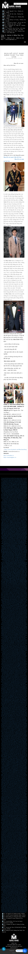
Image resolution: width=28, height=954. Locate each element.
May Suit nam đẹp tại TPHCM (15, 850)
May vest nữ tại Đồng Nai (21, 758)
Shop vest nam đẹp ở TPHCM (8, 782)
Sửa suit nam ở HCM (23, 715)
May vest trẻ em (12, 702)
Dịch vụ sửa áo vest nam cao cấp (17, 717)
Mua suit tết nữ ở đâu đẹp (21, 648)
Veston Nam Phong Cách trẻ (20, 908)
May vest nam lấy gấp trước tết (14, 811)
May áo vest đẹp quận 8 (10, 740)
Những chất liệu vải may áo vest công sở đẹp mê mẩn (9, 501)
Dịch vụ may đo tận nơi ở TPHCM (18, 592)
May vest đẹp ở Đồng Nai (6, 768)
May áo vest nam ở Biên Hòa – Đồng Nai (7, 758)
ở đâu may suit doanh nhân (22, 639)
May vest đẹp (4, 698)
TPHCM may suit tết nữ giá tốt (10, 642)
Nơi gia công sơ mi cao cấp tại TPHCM (8, 724)
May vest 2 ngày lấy (21, 629)
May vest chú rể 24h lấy (11, 652)
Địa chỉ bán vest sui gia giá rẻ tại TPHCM (8, 626)
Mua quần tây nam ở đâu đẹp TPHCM (12, 772)
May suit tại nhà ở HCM (21, 692)
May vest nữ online (12, 598)
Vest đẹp (15, 896)
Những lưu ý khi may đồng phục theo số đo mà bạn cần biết (10, 500)
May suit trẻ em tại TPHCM (11, 844)
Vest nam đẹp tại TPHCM (9, 858)
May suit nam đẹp (22, 696)
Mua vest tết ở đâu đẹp (12, 601)
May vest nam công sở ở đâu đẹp (14, 792)
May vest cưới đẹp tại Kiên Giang (9, 823)
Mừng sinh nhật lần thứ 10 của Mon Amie (12, 486)
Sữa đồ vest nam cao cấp (21, 721)
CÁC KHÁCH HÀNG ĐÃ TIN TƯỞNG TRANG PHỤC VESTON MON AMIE (12, 526)
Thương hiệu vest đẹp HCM (18, 733)
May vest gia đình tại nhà (16, 621)
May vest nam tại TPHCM (15, 708)
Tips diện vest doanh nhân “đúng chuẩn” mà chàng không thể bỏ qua (18, 503)
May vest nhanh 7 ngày (5, 618)
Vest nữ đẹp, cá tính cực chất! (21, 865)
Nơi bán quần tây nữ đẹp (23, 864)
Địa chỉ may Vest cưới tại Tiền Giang (7, 825)
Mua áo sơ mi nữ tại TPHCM (22, 866)
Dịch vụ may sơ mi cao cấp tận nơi (7, 588)
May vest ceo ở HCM (19, 680)
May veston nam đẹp (20, 700)
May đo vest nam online (17, 598)
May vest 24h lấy (5, 625)
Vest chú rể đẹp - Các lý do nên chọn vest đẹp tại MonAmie (11, 882)
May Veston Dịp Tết (12, 742)
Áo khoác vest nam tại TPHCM (12, 705)
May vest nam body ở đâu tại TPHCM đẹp (9, 794)
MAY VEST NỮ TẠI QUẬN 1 (19, 871)
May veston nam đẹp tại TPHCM (20, 704)
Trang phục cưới (23, 604)
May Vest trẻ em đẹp (12, 862)
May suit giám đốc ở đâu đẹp (19, 640)
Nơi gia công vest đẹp (15, 726)
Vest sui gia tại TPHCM (20, 689)
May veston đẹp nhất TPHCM (11, 718)
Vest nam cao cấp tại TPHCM (12, 680)
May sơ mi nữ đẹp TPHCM (9, 704)
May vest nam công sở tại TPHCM (21, 860)
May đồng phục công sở (11, 695)
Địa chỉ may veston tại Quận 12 (8, 835)
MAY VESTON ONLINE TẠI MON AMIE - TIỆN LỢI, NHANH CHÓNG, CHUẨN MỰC (15, 571)
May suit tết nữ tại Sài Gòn (7, 655)
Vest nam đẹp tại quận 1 (6, 755)
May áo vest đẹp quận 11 (18, 739)
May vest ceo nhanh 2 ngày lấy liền (16, 665)
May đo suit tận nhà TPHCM (14, 692)
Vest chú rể (24, 641)
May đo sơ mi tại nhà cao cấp (18, 594)
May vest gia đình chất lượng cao (19, 622)
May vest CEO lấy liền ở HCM (19, 668)
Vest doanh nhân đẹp (17, 671)
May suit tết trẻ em (23, 634)
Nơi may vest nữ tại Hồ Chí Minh (16, 894)
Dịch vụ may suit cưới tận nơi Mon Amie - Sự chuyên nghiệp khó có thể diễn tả (13, 478)
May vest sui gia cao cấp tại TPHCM (6, 604)
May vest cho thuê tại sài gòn (6, 900)
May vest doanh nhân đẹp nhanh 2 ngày (7, 665)
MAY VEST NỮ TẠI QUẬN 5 (5, 871)
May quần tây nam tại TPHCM (16, 706)
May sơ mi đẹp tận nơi (11, 594)
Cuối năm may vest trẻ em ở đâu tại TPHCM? (11, 660)
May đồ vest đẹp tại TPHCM (7, 736)
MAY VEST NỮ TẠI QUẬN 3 (12, 871)
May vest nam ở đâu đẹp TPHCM (18, 780)
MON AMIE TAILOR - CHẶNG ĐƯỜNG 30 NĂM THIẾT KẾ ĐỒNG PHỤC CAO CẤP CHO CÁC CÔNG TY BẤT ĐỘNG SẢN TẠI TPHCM (14, 566)
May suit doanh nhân (6, 684)
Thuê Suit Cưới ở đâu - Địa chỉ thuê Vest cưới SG (8, 872)
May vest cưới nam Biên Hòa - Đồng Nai (20, 760)
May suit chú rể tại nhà (19, 657)
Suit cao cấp (10, 639)
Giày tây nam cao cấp (19, 678)
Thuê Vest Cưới (7, 897)
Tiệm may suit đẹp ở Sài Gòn (17, 802)
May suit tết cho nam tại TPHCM (14, 655)
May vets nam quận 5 (6, 695)
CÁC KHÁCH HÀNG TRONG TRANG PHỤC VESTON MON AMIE (12, 555)
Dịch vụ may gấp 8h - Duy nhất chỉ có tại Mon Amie (10, 497)
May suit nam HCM (5, 743)
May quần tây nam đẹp (11, 855)
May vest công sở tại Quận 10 (21, 687)
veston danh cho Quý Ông (8, 902)
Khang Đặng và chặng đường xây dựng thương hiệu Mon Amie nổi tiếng (15, 489)
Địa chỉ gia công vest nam (5, 723)
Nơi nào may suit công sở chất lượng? (17, 838)
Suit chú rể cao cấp (6, 645)
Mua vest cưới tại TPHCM (10, 648)
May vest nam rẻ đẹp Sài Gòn (13, 755)
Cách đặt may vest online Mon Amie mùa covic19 (14, 586)
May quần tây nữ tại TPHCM (20, 709)
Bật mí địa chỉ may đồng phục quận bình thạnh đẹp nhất (15, 518)
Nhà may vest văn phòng (21, 633)
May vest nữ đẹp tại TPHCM (16, 856)
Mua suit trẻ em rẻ (11, 843)
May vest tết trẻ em (21, 649)
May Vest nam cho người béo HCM (11, 749)
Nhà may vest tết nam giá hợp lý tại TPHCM (15, 647)
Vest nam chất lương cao (8, 757)
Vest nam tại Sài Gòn (16, 698)
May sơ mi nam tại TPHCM (18, 695)
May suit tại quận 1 (15, 837)
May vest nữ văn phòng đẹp (19, 632)
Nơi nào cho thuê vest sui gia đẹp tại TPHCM (12, 613)
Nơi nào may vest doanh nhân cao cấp (14, 681)
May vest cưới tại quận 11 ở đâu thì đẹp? (17, 835)
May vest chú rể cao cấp (5, 652)
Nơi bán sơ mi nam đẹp (14, 865)
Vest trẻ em (16, 862)
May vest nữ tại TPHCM (20, 789)
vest (4, 896)
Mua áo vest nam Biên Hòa (21, 768)
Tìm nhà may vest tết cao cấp (17, 642)
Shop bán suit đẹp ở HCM (14, 791)
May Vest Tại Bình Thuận (16, 903)
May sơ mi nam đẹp (20, 703)
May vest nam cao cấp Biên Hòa (12, 769)
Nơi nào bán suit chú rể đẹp (18, 846)
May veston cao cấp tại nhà (22, 813)
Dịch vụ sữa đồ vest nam (18, 722)
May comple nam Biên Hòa (18, 766)
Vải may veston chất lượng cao (11, 730)
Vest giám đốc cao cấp (12, 671)
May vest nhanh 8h (13, 625)
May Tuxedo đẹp (23, 711)
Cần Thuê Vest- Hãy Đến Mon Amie (20, 897)
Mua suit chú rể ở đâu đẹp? (13, 845)
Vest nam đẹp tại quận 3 (20, 754)
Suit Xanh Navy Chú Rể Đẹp (18, 852)
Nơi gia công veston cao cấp (10, 725)
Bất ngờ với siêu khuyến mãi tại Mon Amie (9, 506)
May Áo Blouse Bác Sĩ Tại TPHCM (21, 868)
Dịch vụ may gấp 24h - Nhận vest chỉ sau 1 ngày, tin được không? (11, 496)
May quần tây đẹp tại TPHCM (16, 701)
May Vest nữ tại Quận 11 (5, 870)
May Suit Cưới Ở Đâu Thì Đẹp (17, 870)
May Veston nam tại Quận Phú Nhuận (12, 905)
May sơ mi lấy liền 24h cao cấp (13, 628)
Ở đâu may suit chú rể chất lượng (9, 841)
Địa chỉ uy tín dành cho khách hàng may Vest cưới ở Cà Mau (16, 822)
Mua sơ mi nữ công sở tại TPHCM (17, 858)
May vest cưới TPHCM (19, 774)
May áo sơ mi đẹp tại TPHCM (20, 720)
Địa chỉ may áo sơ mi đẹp (6, 705)
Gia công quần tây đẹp (9, 801)
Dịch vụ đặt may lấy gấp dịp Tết (6, 811)
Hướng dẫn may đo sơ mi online (21, 597)
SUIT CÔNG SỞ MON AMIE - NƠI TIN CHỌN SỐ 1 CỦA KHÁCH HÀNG (12, 565)
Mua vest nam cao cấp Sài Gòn (21, 751)
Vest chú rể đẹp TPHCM (9, 776)
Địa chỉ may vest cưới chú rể (7, 792)
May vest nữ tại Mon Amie (6, 857)
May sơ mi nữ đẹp (6, 856)
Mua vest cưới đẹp (11, 813)
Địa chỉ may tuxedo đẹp (9, 790)
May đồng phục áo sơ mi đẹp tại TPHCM (9, 699)
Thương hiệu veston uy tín (17, 674)
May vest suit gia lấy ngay (8, 615)
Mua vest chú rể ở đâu (15, 648)
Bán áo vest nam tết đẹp (9, 600)
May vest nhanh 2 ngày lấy (10, 619)
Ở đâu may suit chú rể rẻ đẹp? (17, 842)
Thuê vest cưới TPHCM (21, 781)
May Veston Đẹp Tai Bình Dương (21, 900)
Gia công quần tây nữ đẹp (16, 801)
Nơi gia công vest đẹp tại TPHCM (18, 725)
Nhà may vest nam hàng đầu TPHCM (21, 784)
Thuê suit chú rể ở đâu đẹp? (6, 845)
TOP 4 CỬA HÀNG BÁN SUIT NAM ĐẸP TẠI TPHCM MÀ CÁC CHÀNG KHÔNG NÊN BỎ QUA (14, 562)
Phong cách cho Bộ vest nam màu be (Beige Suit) (8, 891)
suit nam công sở (20, 840)
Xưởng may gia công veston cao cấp (8, 713)
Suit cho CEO (19, 638)
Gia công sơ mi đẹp (4, 725)
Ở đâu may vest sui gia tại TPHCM (19, 610)
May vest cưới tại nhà (16, 813)
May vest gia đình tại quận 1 (9, 607)
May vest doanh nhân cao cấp (10, 721)
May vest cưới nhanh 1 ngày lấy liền (15, 666)
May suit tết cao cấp (14, 637)
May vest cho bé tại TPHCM (16, 607)
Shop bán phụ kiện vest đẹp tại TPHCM (10, 778)
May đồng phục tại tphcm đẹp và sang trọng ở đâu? (12, 517)
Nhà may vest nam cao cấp (18, 752)
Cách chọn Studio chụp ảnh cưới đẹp (8, 893)
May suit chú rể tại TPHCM (13, 657)
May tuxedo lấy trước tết (19, 653)
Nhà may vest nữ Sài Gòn (15, 782)
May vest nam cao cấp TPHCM (10, 786)
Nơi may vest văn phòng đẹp (15, 633)
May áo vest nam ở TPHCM (22, 775)
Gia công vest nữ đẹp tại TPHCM (18, 796)
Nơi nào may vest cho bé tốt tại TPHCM (17, 612)
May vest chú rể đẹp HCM (17, 746)
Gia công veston (11, 802)
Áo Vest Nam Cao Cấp (18, 714)
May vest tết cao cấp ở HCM (10, 603)
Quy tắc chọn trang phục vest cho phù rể (21, 497)
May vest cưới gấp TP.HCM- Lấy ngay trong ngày (9, 810)
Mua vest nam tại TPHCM (11, 773)
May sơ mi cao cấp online (7, 597)
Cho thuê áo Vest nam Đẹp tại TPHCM (17, 899)
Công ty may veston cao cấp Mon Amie (19, 817)
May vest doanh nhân (11, 684)
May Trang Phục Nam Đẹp (10, 867)
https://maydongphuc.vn (10, 457)
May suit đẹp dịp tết (6, 635)
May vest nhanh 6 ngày (11, 618)
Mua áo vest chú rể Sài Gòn (22, 745)
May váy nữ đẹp (11, 854)
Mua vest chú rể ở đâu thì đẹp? (8, 863)
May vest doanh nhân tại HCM (16, 683)
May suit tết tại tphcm (6, 636)
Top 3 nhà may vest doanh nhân (13, 583)
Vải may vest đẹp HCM (17, 730)
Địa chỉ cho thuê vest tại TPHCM (7, 720)
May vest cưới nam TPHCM (13, 777)
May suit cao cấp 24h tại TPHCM (18, 641)
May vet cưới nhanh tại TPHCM (17, 814)
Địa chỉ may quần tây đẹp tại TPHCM (6, 700)
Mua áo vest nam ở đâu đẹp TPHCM (16, 790)
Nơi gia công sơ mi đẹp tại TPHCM (18, 724)
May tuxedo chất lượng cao (6, 707)
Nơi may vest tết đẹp (16, 603)
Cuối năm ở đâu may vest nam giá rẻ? (8, 659)
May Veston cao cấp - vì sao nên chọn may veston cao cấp (8, 832)
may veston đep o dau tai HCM (20, 896)
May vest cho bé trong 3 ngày (6, 623)
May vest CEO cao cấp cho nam (16, 591)
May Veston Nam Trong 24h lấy (17, 869)
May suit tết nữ (20, 654)
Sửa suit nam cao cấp (18, 718)
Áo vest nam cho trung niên (21, 712)
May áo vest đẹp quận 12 (12, 739)
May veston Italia (12, 780)
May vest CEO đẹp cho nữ (21, 589)
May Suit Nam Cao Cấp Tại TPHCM (11, 849)
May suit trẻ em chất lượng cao (21, 843)
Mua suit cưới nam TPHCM (19, 743)
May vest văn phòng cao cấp (8, 633)
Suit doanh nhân (8, 780)
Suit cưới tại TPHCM (16, 644)
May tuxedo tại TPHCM (14, 709)
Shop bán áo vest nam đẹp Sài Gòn (14, 751)
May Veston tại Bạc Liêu (5, 822)
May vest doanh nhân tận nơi (15, 669)
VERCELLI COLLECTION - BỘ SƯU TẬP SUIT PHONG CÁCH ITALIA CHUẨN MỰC (13, 550)
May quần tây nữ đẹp (6, 855)
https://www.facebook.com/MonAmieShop (15, 449)
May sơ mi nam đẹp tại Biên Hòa (6, 763)
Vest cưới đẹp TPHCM (17, 773)
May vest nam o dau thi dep (11, 896)
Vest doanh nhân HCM (22, 746)
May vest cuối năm (16, 650)
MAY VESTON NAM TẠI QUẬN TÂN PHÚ (10, 816)
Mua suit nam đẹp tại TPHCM (11, 743)
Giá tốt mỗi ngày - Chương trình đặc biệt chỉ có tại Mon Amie (10, 494)
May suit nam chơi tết (21, 655)
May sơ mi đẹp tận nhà (11, 595)
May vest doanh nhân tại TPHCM (21, 791)
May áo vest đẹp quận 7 (16, 740)
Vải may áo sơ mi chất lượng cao (6, 727)
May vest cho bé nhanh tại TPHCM (19, 623)
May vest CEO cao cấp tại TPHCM (18, 677)
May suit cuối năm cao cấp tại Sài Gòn (17, 656)
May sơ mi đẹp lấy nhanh (20, 628)
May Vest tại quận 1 (19, 837)
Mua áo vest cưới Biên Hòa (12, 766)
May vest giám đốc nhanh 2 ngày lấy (7, 666)
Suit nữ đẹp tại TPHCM (8, 850)
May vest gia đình (21, 619)
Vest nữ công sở (14, 861)
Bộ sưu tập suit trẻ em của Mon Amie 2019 (8, 690)
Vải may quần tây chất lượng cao (17, 728)
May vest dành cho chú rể (21, 669)
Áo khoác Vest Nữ (19, 884)
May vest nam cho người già (15, 775)
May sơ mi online (7, 598)
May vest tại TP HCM (18, 911)
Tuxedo (6, 642)
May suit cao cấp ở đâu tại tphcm (10, 641)
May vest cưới (9, 709)
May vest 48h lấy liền (17, 630)
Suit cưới (13, 644)
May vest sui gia (13, 615)
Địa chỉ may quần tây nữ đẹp (18, 699)
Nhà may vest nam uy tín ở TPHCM (17, 793)
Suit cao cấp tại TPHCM (15, 639)
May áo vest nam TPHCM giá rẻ (9, 717)
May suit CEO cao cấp (10, 677)
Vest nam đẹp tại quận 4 (14, 754)
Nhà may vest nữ (24, 695)
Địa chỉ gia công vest (20, 723)
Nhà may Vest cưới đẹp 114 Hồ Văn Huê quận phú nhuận (14, 819)
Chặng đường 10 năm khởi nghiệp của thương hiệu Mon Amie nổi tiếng (10, 493)
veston (6, 896)
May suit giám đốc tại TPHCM (12, 640)
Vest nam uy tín (13, 757)
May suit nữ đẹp (17, 849)
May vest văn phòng (9, 634)
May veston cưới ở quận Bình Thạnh (18, 834)
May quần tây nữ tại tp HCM (17, 854)
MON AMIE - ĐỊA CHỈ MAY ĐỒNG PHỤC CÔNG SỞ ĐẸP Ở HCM (13, 524)
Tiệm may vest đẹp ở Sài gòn (7, 774)
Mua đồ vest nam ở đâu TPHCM (11, 785)
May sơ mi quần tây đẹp (22, 778)
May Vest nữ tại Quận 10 (11, 870)
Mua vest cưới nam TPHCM (11, 779)
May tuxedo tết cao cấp (8, 653)
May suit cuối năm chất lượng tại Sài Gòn (8, 656)
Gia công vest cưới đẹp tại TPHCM (15, 798)
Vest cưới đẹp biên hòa (13, 771)
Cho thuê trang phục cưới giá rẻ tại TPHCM (18, 626)
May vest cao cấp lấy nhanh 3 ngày (18, 663)
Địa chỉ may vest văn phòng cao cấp (17, 631)
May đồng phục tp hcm (23, 912)
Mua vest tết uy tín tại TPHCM (19, 601)
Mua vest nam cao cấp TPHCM (17, 787)
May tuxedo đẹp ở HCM (13, 711)
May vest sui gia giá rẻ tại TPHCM (10, 606)
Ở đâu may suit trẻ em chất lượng (17, 841)
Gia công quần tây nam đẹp (22, 801)
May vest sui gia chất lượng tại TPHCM (18, 606)
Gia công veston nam (6, 802)
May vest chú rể (9, 651)
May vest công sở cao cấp (18, 662)
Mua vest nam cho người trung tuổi (14, 781)
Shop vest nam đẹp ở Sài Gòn (11, 748)
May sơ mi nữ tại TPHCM (18, 855)
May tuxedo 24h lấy (15, 654)
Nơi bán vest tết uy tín (21, 600)
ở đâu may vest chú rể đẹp (19, 645)
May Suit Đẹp (20, 710)
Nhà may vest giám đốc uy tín (15, 675)
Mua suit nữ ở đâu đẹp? (15, 848)
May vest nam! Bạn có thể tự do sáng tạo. (13, 857)
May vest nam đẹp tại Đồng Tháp (16, 825)
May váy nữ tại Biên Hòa (8, 767)
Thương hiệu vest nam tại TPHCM (12, 784)
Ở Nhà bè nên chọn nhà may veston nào (8, 829)
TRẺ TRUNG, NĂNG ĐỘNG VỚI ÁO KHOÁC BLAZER (10, 545)
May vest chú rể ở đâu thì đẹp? (6, 864)
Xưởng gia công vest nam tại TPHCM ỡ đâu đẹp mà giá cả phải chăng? (16, 797)
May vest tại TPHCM (5, 693)
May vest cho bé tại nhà (12, 623)
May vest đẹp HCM (15, 734)
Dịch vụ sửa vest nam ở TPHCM (16, 713)
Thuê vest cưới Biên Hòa (14, 767)
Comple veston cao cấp (13, 716)
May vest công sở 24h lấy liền (20, 637)
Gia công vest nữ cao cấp (23, 798)
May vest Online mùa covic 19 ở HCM (10, 585)
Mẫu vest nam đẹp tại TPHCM (7, 712)
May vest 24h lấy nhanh (22, 630)
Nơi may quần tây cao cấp (23, 698)
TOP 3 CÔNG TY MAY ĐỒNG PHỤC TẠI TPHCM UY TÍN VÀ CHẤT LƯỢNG (12, 539)
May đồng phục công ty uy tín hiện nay (8, 683)
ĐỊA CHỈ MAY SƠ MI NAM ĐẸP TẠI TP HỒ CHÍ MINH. (10, 887)
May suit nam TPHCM (22, 779)
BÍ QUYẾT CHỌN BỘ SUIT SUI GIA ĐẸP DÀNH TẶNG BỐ (9, 536)
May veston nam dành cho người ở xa (9, 903)
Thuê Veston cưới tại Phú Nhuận (9, 820)
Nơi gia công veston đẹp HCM (8, 726)
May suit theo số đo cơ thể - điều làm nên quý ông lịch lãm (10, 807)
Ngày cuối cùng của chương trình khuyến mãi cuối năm (11, 512)
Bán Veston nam (13, 902)
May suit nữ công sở (6, 840)
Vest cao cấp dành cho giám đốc (6, 702)
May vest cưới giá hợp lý (10, 814)
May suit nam (18, 705)
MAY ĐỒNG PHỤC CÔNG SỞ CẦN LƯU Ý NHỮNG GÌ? (15, 529)
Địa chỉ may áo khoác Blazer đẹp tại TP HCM (17, 888)
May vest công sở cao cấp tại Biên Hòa (13, 768)
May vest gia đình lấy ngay (6, 622)
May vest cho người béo (6, 781)
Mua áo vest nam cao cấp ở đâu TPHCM (19, 786)
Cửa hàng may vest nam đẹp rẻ (19, 785)
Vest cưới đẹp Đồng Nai (9, 761)
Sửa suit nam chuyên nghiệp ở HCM (9, 715)
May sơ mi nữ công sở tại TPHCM (9, 859)
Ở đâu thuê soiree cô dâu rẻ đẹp (10, 842)
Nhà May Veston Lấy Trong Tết (6, 742)
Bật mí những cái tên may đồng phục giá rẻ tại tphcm (10, 520)
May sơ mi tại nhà (17, 595)
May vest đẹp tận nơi (6, 594)
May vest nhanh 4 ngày (22, 618)
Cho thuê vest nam (9, 911)
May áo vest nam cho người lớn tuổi (7, 775)
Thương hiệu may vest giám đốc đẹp (19, 672)
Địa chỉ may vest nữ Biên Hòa (20, 769)
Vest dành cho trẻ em (16, 879)
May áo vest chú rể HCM (16, 745)
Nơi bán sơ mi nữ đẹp (8, 865)
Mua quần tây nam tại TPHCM (14, 866)
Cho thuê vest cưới (19, 660)
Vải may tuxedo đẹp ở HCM (9, 710)
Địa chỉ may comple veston (18, 719)
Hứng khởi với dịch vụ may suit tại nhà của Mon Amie (16, 483)
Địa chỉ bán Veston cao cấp (12, 817)
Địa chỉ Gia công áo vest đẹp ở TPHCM (18, 800)
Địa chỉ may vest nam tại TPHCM (8, 706)
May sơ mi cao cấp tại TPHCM (9, 703)
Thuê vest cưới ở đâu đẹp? (15, 687)
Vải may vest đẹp (5, 731)
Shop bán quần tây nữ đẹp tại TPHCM (6, 866)
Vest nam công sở (22, 671)
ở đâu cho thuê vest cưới (22, 646)
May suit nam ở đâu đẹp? (21, 848)
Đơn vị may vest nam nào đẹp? (7, 795)
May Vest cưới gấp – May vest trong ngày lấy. (11, 878)
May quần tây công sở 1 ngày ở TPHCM (10, 627)
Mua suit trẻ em (16, 843)
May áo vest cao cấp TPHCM (14, 737)
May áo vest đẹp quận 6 (22, 740)
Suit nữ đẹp (20, 850)
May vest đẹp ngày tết (16, 649)
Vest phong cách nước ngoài (9, 899)
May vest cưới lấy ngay (21, 650)
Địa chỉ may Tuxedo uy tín (16, 710)
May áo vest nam (6, 772)
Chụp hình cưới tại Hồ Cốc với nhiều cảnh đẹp (17, 893)
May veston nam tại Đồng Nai (17, 909)
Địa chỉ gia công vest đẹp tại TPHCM (13, 723)
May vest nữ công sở (11, 636)
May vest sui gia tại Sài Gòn (12, 616)
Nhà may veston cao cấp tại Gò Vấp (10, 834)
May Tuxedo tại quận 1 (9, 837)
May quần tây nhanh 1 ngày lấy (18, 627)
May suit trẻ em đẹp (16, 844)
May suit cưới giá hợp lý (6, 657)
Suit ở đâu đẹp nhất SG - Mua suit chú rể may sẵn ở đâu (10, 851)
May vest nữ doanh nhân (11, 672)
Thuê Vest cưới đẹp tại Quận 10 (17, 820)
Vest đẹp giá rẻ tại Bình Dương (13, 900)
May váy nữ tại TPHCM (21, 782)
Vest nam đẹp (16, 757)
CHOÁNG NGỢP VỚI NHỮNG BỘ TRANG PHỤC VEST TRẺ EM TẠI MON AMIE (13, 558)
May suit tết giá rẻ (5, 637)
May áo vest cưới (20, 737)
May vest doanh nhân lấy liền (8, 669)
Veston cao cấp (18, 696)
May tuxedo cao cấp (10, 654)
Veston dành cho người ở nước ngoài (19, 902)
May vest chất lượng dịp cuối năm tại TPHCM (20, 652)
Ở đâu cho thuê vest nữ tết (16, 646)
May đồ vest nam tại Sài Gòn (18, 749)
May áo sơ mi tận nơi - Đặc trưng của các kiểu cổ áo (18, 480)
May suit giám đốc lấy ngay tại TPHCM (16, 634)
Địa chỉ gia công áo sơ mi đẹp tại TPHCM (8, 800)
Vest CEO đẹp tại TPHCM (6, 671)
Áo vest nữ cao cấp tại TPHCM (21, 862)
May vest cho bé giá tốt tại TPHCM (8, 624)
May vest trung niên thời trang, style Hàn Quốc (13, 805)
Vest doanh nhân (17, 778)
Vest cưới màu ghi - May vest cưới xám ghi (20, 876)
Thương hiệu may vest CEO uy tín (9, 674)
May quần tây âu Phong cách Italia (6, 853)
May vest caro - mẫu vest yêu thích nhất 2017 (10, 875)
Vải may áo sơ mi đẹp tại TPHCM (14, 727)
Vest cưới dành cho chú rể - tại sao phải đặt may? (9, 686)
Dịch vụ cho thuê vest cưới (13, 897)
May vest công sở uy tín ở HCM (11, 662)
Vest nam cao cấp (22, 705)
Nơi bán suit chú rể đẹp (19, 845)
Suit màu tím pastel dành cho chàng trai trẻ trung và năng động (16, 488)
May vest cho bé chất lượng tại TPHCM (17, 624)
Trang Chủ (11, 950)
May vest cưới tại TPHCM (6, 650)
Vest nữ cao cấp (14, 704)
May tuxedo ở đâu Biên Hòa (9, 764)
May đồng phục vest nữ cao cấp (7, 791)
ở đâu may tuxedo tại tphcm (9, 646)
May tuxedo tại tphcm (13, 653)
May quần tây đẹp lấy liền (6, 628)
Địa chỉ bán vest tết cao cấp (15, 600)
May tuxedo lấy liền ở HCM (19, 707)
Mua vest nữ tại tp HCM (19, 853)
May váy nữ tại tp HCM (6, 854)
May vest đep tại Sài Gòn (10, 734)
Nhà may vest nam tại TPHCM (10, 698)
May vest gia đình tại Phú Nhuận (9, 621)
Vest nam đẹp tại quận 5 (8, 754)
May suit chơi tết (11, 635)
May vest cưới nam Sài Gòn (10, 746)
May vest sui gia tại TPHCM (5, 616)
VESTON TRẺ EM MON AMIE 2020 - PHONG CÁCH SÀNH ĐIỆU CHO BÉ (15, 553)
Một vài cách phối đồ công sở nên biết (15, 808)
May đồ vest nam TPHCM (7, 711)
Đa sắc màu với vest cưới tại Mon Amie (8, 793)
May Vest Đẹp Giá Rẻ (16, 867)
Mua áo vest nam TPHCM (7, 788)
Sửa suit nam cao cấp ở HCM (17, 715)
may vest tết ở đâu (15, 635)
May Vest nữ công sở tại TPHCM (13, 860)
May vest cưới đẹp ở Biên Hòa (17, 828)
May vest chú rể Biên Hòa (7, 771)
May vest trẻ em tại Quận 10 (18, 686)
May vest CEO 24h (13, 668)
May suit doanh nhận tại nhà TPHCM (6, 692)
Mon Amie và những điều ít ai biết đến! (16, 491)
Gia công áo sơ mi (5, 801)
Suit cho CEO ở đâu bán (6, 639)
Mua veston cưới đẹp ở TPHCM (21, 772)
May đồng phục (5, 912)
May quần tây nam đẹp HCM (9, 701)
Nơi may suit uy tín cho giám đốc (6, 681)
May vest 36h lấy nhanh (6, 630)
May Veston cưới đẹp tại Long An (10, 828)
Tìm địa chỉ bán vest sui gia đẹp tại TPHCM (16, 604)
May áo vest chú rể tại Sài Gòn (6, 737)
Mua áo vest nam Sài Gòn (11, 752)
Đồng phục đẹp (8, 689)
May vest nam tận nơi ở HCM (18, 693)
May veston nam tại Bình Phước (10, 909)
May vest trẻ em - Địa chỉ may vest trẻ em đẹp (12, 831)
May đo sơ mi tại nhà (6, 595)
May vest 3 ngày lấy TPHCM (15, 629)
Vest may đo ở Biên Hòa (13, 763)
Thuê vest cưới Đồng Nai (12, 760)
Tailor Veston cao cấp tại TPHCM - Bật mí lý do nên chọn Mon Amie (12, 507)
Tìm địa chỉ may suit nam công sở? (8, 838)
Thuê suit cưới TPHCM (18, 742)
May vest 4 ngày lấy (9, 629)
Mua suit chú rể (12, 846)
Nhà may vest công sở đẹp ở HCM (17, 659)
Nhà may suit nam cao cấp (13, 788)
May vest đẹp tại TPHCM (8, 708)
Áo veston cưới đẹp (6, 718)
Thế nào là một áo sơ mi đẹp (13, 868)
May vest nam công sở (6, 663)
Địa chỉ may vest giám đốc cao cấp (8, 675)
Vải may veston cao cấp (10, 731)
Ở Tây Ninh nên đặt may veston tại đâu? (13, 826)
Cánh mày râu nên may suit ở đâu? (21, 807)
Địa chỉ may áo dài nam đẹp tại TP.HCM (13, 890)
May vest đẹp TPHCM (20, 734)
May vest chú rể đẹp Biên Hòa (20, 767)
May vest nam (19, 863)
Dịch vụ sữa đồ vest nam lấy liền (11, 722)
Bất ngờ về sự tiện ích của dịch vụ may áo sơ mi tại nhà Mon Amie (10, 481)
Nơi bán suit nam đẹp (9, 848)
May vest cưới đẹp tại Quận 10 (5, 813)
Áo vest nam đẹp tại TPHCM (9, 894)
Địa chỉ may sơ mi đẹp (18, 771)
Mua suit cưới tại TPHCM (10, 649)
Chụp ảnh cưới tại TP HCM (17, 912)
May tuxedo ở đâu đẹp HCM (21, 708)
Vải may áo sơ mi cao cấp (22, 727)
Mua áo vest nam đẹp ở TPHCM (9, 789)
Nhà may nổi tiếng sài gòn (19, 788)
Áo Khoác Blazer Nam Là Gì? (17, 891)
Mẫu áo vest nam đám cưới (14, 712)
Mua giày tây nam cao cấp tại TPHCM (12, 678)
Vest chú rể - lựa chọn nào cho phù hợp (15, 864)
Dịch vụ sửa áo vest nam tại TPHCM (20, 716)
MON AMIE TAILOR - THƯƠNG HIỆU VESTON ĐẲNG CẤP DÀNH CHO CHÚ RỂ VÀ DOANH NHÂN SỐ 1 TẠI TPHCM (14, 563)
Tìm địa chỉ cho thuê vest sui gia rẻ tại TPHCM (12, 609)
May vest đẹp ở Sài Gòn (13, 774)
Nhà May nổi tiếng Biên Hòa (16, 770)
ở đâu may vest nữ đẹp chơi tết (11, 645)
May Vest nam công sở (9, 861)
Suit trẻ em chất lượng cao (6, 843)
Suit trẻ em (20, 844)
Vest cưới (21, 666)
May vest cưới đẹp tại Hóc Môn (17, 829)
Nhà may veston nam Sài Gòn (11, 719)
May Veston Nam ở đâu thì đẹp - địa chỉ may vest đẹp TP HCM (10, 873)
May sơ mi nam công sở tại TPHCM (17, 859)
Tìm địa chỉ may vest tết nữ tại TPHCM (9, 643)
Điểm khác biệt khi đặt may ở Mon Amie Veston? (14, 485)
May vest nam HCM (17, 779)
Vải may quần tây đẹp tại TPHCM (9, 728)
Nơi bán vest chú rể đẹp (15, 863)
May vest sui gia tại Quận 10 (19, 616)
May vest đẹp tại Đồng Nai (5, 826)
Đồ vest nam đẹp (23, 713)
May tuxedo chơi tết (5, 654)
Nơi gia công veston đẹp (20, 726)
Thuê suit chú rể (7, 847)
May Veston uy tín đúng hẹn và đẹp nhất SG (20, 816)
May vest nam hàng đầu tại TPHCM (11, 696)
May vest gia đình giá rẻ (12, 622)
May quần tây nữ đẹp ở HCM (14, 700)
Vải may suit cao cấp (4, 730)
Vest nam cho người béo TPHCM (9, 783)
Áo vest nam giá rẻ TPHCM (11, 714)
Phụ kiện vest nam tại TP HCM (7, 888)
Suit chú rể (21, 644)
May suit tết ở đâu (16, 636)
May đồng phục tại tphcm (20, 873)
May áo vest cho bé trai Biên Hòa (20, 763)
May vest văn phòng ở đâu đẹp (9, 631)
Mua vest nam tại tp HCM (13, 853)
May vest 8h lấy (9, 625)
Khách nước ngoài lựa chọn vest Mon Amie (18, 690)
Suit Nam (15, 884)
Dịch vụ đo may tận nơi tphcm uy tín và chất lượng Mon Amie (16, 479)
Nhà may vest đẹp (4, 734)
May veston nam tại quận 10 (8, 908)
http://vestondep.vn (9, 455)
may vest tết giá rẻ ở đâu (20, 635)
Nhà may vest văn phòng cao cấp (11, 632)
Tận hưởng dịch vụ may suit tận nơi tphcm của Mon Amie (14, 482)
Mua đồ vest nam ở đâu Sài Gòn (12, 157)
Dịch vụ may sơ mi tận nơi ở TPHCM (16, 588)
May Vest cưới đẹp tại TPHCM (10, 884)
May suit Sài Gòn (15, 789)
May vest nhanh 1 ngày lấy (16, 619)
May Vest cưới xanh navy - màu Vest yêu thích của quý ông (9, 881)
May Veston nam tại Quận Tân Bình (13, 906)
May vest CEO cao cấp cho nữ (9, 591)
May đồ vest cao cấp (13, 736)
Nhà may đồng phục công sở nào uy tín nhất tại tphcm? (14, 508)
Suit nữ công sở (16, 840)
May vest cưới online (11, 650)
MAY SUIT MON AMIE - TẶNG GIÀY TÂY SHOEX (8, 575)
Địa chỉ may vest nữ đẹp (6, 862)
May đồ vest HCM (6, 784)
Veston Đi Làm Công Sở (11, 852)
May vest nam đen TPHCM (7, 777)
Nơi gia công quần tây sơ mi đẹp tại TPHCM (9, 796)
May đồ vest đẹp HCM (18, 736)
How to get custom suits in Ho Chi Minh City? (9, 733)
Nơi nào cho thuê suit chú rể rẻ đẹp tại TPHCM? (15, 847)
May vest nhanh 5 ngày (16, 618)
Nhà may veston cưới (5, 719)
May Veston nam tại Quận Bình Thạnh (21, 905)
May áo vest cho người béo (20, 777)
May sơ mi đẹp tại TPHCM (21, 684)
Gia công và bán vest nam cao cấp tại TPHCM (13, 799)
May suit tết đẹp (10, 637)
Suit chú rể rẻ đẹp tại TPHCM (7, 846)
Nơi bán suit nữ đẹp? (4, 848)
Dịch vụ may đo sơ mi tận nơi (14, 589)
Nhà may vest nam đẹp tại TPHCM (15, 795)
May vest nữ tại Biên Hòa (9, 770)
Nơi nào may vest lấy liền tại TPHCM (8, 612)
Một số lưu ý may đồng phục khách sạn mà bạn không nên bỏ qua (15, 509)
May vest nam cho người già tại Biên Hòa (17, 764)
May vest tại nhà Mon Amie (22, 595)
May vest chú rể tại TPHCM (15, 651)
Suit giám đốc (11, 638)
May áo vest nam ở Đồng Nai (6, 760)
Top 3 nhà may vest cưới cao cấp (21, 583)
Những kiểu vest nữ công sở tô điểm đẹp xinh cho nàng (18, 502)
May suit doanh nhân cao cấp (10, 787)
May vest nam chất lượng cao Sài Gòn (21, 755)
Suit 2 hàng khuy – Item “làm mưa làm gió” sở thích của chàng (10, 514)
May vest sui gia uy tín (18, 615)
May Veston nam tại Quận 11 (20, 906)
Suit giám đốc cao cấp (15, 638)
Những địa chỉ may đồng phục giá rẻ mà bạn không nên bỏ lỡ (13, 521)
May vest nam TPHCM (9, 745)
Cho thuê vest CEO (11, 592)
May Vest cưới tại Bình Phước (21, 826)
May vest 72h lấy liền (11, 630)
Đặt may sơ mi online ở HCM (13, 597)
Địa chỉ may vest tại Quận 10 (8, 687)
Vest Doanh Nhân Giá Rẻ (5, 852)
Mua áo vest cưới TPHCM (15, 776)
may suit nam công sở (11, 840)
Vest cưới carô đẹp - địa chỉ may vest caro (20, 875)
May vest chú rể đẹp (16, 702)
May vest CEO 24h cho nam (5, 592)
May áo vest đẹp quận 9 (4, 740)
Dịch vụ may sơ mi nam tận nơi (7, 589)
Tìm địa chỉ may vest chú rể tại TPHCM (19, 643)
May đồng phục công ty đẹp (22, 702)
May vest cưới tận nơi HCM (11, 693)
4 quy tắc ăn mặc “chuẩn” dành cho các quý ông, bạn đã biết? (11, 515)
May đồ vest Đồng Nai (15, 758)
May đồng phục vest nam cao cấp (17, 783)
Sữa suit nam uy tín (14, 720)
